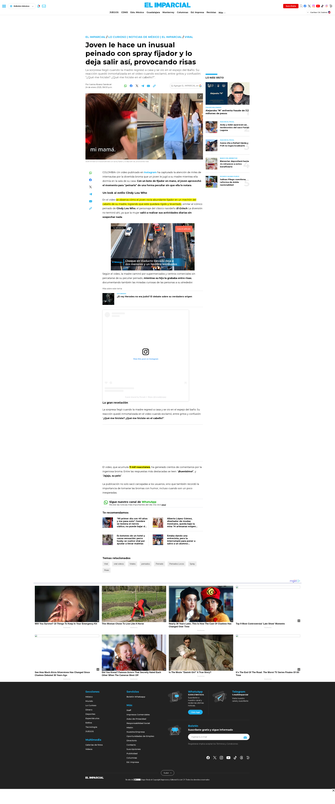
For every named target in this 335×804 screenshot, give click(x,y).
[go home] (94, 777)
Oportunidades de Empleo (140, 736)
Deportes (90, 714)
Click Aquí (195, 712)
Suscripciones (134, 749)
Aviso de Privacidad (136, 719)
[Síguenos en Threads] (326, 6)
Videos (88, 749)
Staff (129, 710)
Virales (132, 564)
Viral (189, 37)
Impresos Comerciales (138, 714)
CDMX (124, 12)
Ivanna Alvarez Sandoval (100, 84)
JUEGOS (114, 12)
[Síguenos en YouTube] (318, 6)
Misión (130, 727)
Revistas (211, 12)
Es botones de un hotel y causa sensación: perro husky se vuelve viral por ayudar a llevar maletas (131, 540)
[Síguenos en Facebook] (305, 6)
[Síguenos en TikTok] (322, 6)
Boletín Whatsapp (136, 696)
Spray (192, 564)
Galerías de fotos (94, 745)
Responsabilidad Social (138, 723)
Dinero (88, 709)
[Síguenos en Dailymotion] (331, 6)
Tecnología (91, 727)
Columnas (182, 12)
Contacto (131, 745)
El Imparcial (95, 37)
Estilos (88, 722)
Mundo (89, 701)
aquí (163, 504)
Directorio (132, 740)
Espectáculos (92, 718)
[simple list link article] (228, 94)
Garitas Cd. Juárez (318, 12)
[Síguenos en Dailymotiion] (248, 757)
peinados (145, 564)
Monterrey (168, 12)
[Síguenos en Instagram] (313, 6)
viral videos (119, 564)
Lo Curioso (90, 705)
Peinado (159, 564)
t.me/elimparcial (240, 695)
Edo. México (137, 12)
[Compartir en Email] (148, 85)
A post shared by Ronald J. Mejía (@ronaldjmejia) (145, 397)
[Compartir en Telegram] (143, 85)
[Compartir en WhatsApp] (125, 85)
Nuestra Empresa (136, 732)
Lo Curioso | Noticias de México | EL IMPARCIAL (145, 37)
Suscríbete (291, 6)
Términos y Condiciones (227, 744)
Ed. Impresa (197, 12)
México (89, 696)
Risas (106, 570)
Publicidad (132, 753)
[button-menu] (4, 6)
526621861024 (196, 695)
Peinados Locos (176, 564)
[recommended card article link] (108, 299)
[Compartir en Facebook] (131, 85)
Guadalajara (153, 12)
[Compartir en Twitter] (137, 85)
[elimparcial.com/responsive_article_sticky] (333, 790)
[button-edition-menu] (308, 12)
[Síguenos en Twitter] (309, 6)
